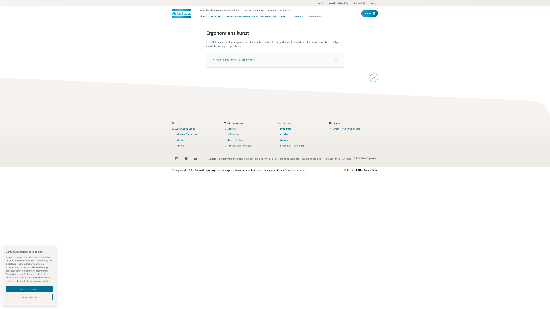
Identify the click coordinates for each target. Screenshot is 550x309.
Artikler (284, 134)
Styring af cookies (311, 158)
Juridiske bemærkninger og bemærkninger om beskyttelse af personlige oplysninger (254, 158)
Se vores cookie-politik (38, 281)
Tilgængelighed (331, 158)
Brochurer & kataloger (292, 145)
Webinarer (285, 140)
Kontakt (320, 3)
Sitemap (346, 158)
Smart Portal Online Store (346, 128)
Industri (179, 140)
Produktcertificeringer (240, 145)
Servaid (232, 128)
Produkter (285, 10)
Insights (272, 10)
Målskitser (233, 134)
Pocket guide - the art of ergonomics (235, 59)
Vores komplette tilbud (339, 3)
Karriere (179, 145)
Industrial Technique (186, 134)
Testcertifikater (236, 140)
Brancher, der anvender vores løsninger (219, 10)
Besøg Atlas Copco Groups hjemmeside (285, 170)
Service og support (253, 10)
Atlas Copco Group (185, 128)
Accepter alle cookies (29, 289)
